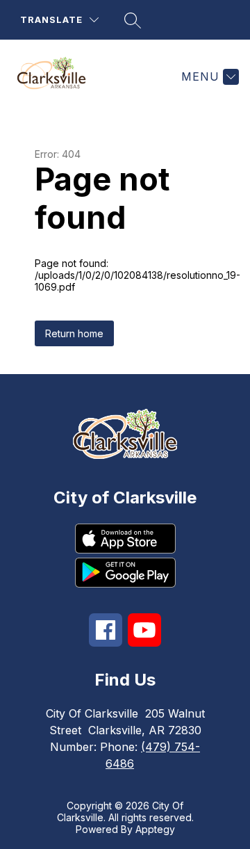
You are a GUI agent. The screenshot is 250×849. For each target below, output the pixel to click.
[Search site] (132, 20)
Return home (74, 333)
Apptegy (155, 829)
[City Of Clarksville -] (57, 76)
